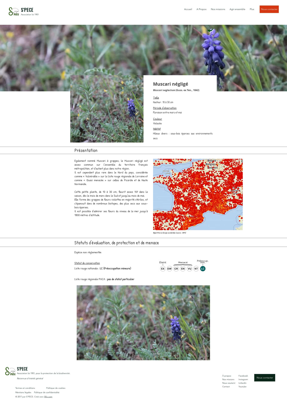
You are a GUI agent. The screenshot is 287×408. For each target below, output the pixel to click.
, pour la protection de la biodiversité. (52, 373)
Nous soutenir (228, 383)
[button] (201, 9)
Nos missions (228, 379)
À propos (226, 375)
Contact (226, 386)
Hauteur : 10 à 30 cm (163, 102)
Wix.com (48, 396)
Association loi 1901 (30, 14)
